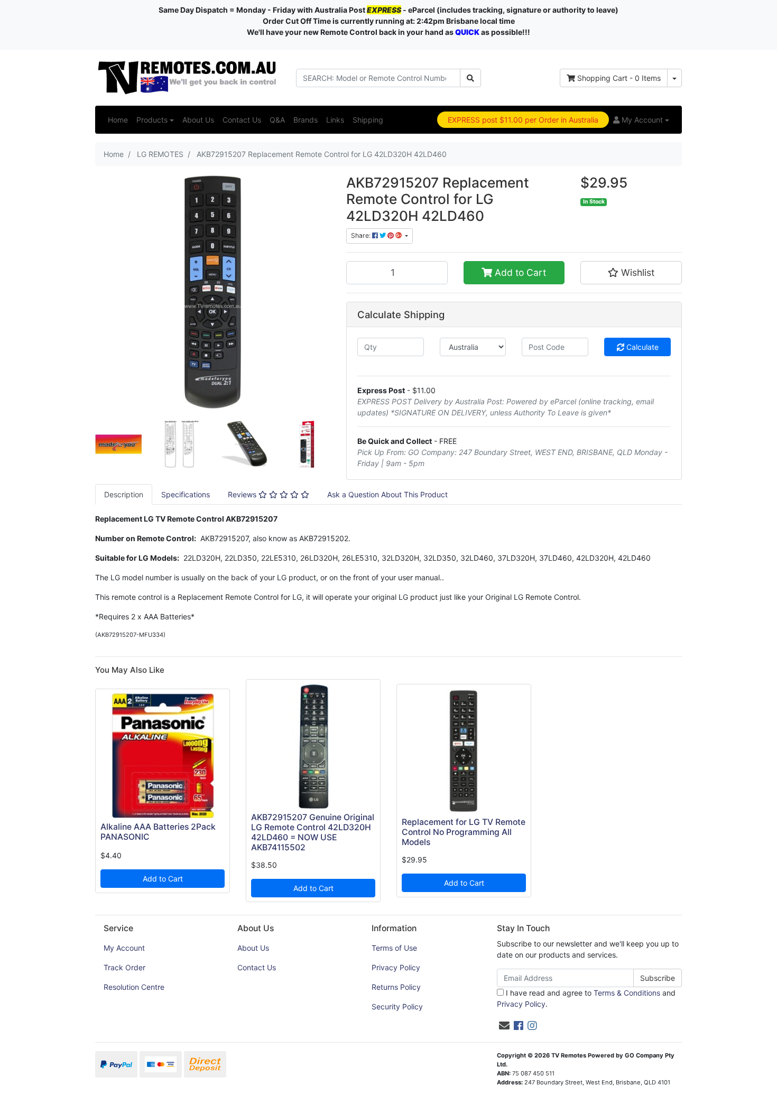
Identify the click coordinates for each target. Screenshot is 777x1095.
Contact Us (242, 119)
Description (123, 494)
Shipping (368, 119)
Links (335, 119)
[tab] (123, 494)
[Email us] (504, 1025)
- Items (619, 77)
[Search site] (470, 78)
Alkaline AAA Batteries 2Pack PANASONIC (158, 832)
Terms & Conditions (627, 992)
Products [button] (152, 119)
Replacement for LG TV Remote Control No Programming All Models (463, 832)
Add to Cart (519, 272)
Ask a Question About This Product (387, 494)
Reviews (243, 494)
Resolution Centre (134, 986)
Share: (361, 235)
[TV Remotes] (187, 76)
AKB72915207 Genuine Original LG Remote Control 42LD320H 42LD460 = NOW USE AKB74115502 (312, 832)
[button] (641, 119)
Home (118, 119)
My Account (124, 947)
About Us (198, 119)
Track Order (124, 967)
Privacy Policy (396, 967)
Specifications (185, 494)
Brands (305, 119)
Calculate (641, 346)
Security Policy (397, 1006)
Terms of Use (394, 947)
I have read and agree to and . (586, 998)
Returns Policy (396, 986)
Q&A (277, 119)
